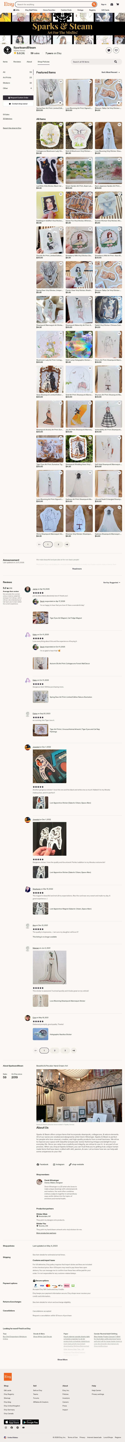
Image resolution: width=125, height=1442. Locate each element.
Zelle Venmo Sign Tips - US (74, 1349)
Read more (77, 569)
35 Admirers (7, 119)
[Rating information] (15, 53)
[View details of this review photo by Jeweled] (49, 766)
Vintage (80, 10)
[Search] (94, 4)
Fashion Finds (66, 10)
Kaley (35, 634)
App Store (12, 1421)
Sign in (103, 4)
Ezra (34, 1018)
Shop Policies (43, 62)
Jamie (35, 589)
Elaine (35, 714)
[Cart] (118, 4)
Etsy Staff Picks (31, 10)
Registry (92, 10)
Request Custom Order (19, 98)
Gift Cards (105, 10)
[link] (39, 544)
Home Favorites (49, 10)
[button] (109, 50)
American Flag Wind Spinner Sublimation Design (74, 1353)
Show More (62, 1359)
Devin (42, 601)
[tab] (18, 72)
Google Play (30, 1421)
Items (5, 62)
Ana (34, 925)
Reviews (17, 62)
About (29, 62)
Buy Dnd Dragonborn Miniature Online (15, 1338)
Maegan (36, 948)
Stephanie (37, 889)
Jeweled (36, 747)
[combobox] (53, 4)
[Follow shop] (116, 50)
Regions (118, 1437)
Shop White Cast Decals (42, 1337)
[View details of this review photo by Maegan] (49, 967)
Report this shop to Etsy (12, 128)
